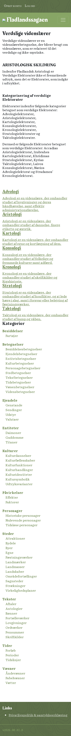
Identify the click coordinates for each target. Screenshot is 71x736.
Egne (9, 552)
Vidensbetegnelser (20, 391)
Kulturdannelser (18, 455)
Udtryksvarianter (19, 483)
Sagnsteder (14, 580)
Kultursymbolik (18, 479)
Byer (9, 547)
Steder (8, 533)
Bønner (11, 613)
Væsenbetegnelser (20, 386)
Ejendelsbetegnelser (21, 353)
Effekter (12, 497)
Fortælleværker (17, 618)
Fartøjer (12, 335)
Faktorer (12, 502)
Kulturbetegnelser (20, 363)
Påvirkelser (12, 492)
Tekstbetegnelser (19, 377)
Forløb (11, 650)
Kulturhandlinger (19, 469)
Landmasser (15, 566)
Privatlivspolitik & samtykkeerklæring (38, 715)
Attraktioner (15, 538)
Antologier (14, 608)
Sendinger (14, 409)
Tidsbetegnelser (18, 382)
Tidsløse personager (21, 524)
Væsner (9, 668)
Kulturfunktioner (19, 465)
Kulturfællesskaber (20, 460)
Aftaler (11, 603)
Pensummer (15, 632)
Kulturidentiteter (19, 474)
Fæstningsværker (19, 557)
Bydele (11, 543)
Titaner (11, 442)
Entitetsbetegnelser (21, 358)
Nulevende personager (23, 520)
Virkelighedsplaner (21, 590)
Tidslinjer (13, 659)
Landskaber (15, 571)
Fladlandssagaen (27, 19)
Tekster (9, 599)
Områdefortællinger (21, 576)
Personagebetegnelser (23, 368)
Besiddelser (12, 330)
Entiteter (10, 427)
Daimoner (13, 432)
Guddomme (14, 437)
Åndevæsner (15, 673)
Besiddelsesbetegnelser (24, 349)
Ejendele (9, 400)
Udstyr (11, 414)
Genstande (14, 405)
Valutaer (12, 419)
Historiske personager (23, 515)
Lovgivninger (16, 622)
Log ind (30, 5)
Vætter (11, 682)
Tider (7, 645)
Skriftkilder (15, 636)
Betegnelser (13, 344)
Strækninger (15, 585)
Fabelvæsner (15, 677)
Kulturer (10, 450)
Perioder (12, 655)
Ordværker (14, 627)
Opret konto (12, 5)
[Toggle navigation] (63, 20)
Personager (12, 510)
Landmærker (16, 562)
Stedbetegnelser (18, 372)
